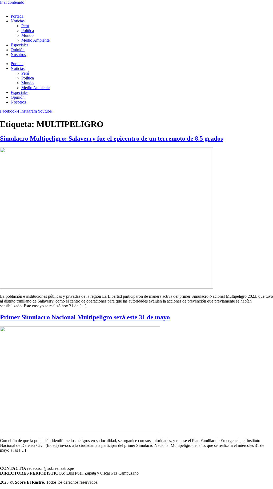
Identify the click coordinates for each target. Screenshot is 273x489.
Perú (25, 25)
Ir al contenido (12, 2)
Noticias (18, 21)
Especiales (19, 45)
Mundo (27, 35)
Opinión (18, 49)
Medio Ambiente (35, 40)
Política (27, 30)
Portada (17, 16)
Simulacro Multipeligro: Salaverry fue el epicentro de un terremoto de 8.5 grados (111, 138)
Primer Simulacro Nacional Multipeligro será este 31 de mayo (85, 317)
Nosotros (18, 54)
